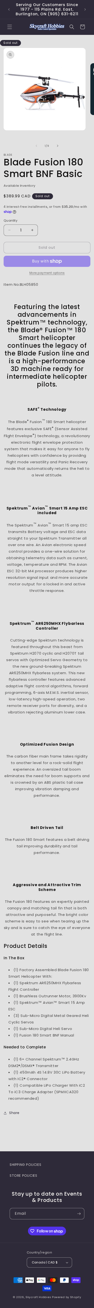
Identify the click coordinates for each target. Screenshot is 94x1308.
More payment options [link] (47, 273)
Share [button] (14, 1112)
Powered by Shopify (66, 1297)
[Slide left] (36, 145)
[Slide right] (57, 145)
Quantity (10, 220)
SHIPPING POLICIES (25, 1164)
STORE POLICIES (23, 1175)
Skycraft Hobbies (39, 1297)
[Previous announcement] (9, 9)
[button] (9, 27)
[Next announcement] (85, 9)
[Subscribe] (79, 1213)
